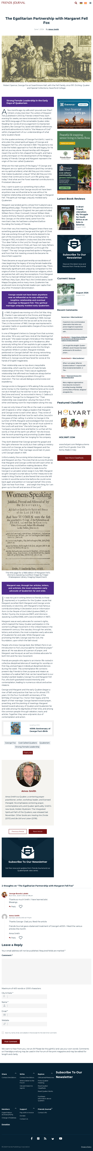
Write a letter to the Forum (27, 1082)
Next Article (37, 831)
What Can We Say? (77, 317)
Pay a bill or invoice (27, 1112)
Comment (7, 955)
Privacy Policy (86, 1147)
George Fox (10, 743)
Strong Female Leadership (27, 747)
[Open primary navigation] (90, 3)
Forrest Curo (65, 317)
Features (28, 753)
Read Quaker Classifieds (43, 1087)
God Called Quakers (27, 743)
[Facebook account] (32, 1138)
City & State (7, 993)
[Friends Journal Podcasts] (38, 1138)
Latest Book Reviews (71, 198)
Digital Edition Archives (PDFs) (7, 1113)
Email (5, 1011)
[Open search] (76, 3)
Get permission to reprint (26, 1087)
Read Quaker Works (45, 1091)
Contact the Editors (9, 1077)
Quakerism (45, 743)
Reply (13, 907)
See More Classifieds (74, 458)
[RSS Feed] (45, 1138)
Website (5, 1020)
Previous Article (18, 831)
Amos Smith (53, 29)
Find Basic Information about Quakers (44, 1098)
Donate (22, 1116)
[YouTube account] (60, 1138)
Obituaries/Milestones (46, 1077)
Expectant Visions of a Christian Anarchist (71, 376)
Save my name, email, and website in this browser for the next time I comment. (31, 1033)
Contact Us (24, 1119)
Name (5, 1002)
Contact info (42, 1112)
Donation (6, 1124)
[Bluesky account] (53, 1138)
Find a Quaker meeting (43, 1082)
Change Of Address (9, 1118)
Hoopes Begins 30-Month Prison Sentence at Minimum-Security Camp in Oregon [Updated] (74, 338)
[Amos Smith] (28, 774)
